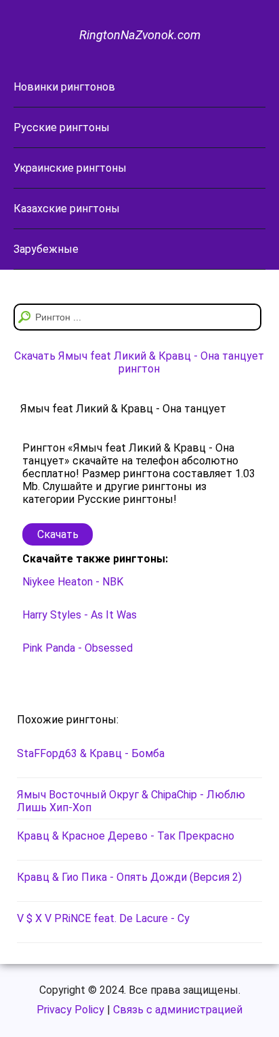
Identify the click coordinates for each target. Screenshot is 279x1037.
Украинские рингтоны (70, 168)
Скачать (58, 534)
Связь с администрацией (177, 1009)
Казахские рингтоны (67, 208)
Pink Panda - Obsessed (77, 648)
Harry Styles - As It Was (79, 614)
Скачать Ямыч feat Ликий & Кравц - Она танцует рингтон (139, 362)
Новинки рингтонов (64, 86)
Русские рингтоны (62, 127)
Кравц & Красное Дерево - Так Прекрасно (125, 835)
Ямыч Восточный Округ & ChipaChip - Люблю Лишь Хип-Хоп (131, 801)
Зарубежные (46, 249)
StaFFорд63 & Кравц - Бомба (91, 753)
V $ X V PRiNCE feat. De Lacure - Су (103, 918)
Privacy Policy (70, 1009)
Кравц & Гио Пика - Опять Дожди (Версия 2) (129, 877)
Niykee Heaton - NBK (72, 581)
